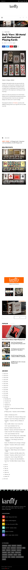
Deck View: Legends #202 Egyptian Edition (14, 448)
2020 (4, 385)
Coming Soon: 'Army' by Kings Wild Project (14, 457)
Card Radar (13, 547)
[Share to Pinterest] (11, 46)
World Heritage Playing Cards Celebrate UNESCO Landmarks (18, 356)
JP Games (15, 103)
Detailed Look (17, 552)
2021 (4, 383)
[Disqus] (14, 204)
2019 (4, 387)
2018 (4, 389)
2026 (4, 373)
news (9, 545)
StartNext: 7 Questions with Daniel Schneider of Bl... (15, 429)
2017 (4, 391)
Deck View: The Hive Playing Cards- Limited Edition (15, 435)
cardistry (19, 545)
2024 (4, 377)
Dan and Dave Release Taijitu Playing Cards (13, 339)
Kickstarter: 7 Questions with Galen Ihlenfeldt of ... (15, 459)
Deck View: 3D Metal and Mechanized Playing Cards (14, 409)
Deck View (7, 32)
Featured (4, 547)
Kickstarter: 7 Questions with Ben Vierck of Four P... (15, 455)
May (6, 468)
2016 (4, 393)
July (5, 464)
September (7, 404)
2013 (4, 479)
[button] (3, 1)
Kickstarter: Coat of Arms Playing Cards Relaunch (15, 418)
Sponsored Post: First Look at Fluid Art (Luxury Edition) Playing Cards (20, 26)
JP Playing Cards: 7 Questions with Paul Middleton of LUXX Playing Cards (13, 142)
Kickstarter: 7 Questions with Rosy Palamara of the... (14, 421)
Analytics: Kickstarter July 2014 (11, 415)
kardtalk (13, 556)
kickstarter (5, 545)
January (6, 476)
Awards (4, 559)
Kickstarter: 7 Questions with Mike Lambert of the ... (15, 453)
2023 (4, 379)
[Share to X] (7, 46)
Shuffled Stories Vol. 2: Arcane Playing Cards (18, 362)
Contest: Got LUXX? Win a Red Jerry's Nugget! (14, 431)
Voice (24, 547)
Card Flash (19, 547)
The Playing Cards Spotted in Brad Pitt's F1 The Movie (18, 349)
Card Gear (13, 550)
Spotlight (8, 550)
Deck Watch (5, 556)
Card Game (10, 554)
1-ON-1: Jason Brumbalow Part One (12, 433)
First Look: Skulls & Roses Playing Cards (6, 25)
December (7, 399)
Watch (4, 550)
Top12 (9, 552)
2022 (4, 381)
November (7, 401)
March (6, 472)
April (6, 470)
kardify (15, 554)
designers (4, 552)
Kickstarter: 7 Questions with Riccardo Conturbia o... (14, 445)
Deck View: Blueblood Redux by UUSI (12, 428)
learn (19, 554)
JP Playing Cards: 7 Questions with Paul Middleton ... (15, 412)
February (7, 474)
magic (13, 552)
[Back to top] (25, 567)
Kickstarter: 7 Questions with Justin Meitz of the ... (15, 437)
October (6, 403)
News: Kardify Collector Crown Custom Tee (14, 424)
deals (8, 547)
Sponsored (5, 554)
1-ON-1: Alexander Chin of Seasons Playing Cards (15, 417)
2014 (4, 397)
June (6, 466)
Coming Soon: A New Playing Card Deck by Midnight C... (14, 440)
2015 (4, 395)
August (6, 406)
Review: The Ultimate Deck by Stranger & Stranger (15, 442)
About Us (3, 1)
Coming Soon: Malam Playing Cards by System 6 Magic (15, 450)
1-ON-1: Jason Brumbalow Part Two (12, 426)
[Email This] (15, 46)
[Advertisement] (16, 12)
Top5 (9, 556)
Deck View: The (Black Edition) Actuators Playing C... (15, 461)
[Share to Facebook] (3, 46)
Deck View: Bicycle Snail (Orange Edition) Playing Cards (18, 343)
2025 (4, 375)
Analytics (19, 550)
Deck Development (19, 556)
